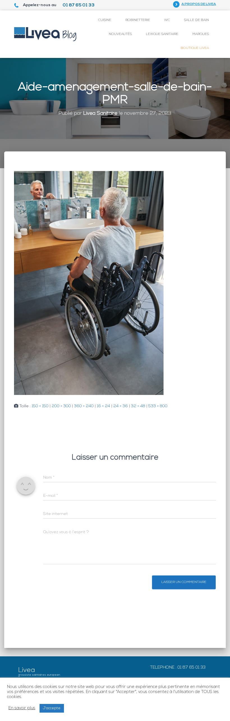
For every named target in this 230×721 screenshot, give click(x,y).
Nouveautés (120, 34)
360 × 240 (84, 406)
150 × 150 (40, 406)
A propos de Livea (198, 4)
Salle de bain (196, 20)
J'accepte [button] (52, 708)
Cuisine (104, 20)
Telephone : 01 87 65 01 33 (178, 668)
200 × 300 (61, 406)
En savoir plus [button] (21, 708)
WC (167, 20)
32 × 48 (138, 406)
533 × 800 (157, 406)
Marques (200, 34)
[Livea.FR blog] (45, 34)
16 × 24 (103, 406)
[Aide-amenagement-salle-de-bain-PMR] (89, 283)
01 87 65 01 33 (79, 5)
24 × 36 (120, 406)
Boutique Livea (195, 48)
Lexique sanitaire (162, 34)
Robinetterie (137, 20)
